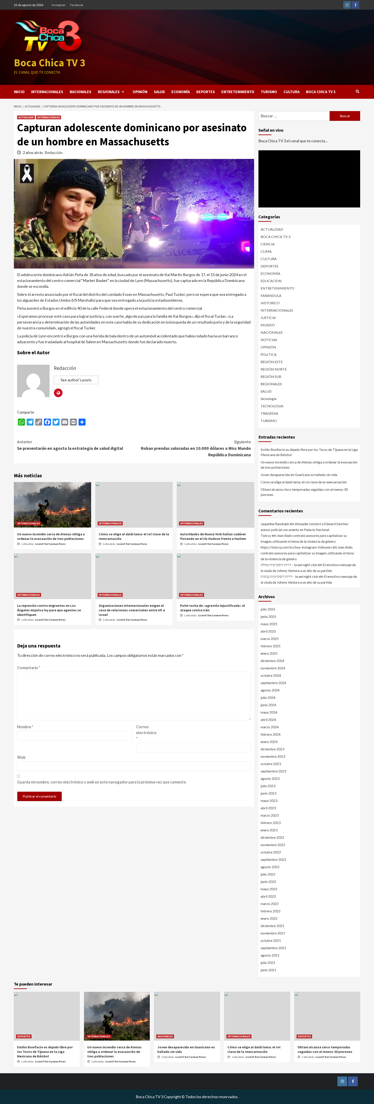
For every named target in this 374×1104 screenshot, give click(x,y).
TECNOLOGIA (272, 406)
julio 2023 (268, 786)
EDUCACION (271, 281)
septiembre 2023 (273, 771)
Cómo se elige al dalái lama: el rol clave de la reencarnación (304, 482)
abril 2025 (268, 631)
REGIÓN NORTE (274, 369)
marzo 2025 (270, 638)
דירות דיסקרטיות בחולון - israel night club (289, 565)
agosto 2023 (270, 778)
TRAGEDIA (269, 413)
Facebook (76, 5)
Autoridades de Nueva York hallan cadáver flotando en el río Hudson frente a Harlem (213, 536)
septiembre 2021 (273, 948)
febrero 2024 (270, 734)
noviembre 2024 (273, 668)
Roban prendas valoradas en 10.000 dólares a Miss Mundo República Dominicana (196, 448)
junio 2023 (268, 793)
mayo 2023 (269, 800)
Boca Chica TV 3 (49, 62)
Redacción (54, 152)
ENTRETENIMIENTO (237, 91)
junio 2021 (268, 970)
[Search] (357, 91)
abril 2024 (268, 719)
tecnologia (268, 399)
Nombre (25, 726)
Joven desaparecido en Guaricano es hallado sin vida (299, 475)
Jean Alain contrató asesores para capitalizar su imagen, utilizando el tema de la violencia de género (307, 553)
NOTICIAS (269, 340)
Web (21, 757)
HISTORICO (270, 303)
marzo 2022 (270, 904)
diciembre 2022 (272, 837)
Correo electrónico (146, 732)
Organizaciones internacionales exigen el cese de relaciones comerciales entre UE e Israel (132, 610)
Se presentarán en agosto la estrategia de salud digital (70, 445)
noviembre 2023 (273, 756)
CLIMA (266, 251)
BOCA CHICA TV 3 (321, 91)
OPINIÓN (140, 91)
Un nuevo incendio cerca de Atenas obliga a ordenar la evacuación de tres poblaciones (51, 536)
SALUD (159, 91)
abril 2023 (268, 808)
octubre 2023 (271, 764)
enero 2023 (269, 830)
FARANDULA (271, 295)
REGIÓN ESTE (272, 362)
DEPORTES (205, 91)
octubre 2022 (271, 852)
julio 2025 (268, 609)
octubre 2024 (271, 675)
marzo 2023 (270, 815)
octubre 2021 (271, 940)
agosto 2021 (270, 955)
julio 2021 (268, 962)
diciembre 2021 (272, 926)
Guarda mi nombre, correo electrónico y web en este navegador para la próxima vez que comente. (102, 782)
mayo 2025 (269, 624)
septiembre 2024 (273, 683)
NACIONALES (80, 91)
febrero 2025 (270, 646)
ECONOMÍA (180, 91)
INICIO (19, 91)
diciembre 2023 (272, 749)
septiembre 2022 (273, 859)
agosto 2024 (270, 690)
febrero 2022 (270, 911)
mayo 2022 (269, 889)
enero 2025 (269, 653)
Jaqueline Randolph (275, 524)
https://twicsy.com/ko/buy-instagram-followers (296, 547)
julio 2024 (268, 697)
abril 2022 (268, 896)
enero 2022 (269, 918)
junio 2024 (268, 705)
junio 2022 (268, 881)
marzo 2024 (270, 727)
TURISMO (269, 91)
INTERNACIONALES (47, 91)
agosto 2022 (270, 867)
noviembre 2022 (273, 845)
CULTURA (292, 91)
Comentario (28, 667)
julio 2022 (268, 874)
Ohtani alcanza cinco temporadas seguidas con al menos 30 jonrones (304, 492)
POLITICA (269, 354)
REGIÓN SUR (271, 376)
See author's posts (76, 379)
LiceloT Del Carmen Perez (50, 544)
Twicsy (266, 535)
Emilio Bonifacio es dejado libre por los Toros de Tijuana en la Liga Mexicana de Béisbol (309, 452)
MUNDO (268, 325)
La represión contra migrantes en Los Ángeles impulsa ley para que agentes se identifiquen (49, 610)
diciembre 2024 (272, 661)
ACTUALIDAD (26, 117)
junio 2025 (268, 616)
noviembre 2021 (273, 933)
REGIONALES (109, 91)
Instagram (58, 5)
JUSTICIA (268, 318)
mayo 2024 (269, 712)
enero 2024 (269, 742)
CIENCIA (268, 244)
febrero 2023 (270, 823)
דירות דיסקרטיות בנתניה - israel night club (289, 576)
